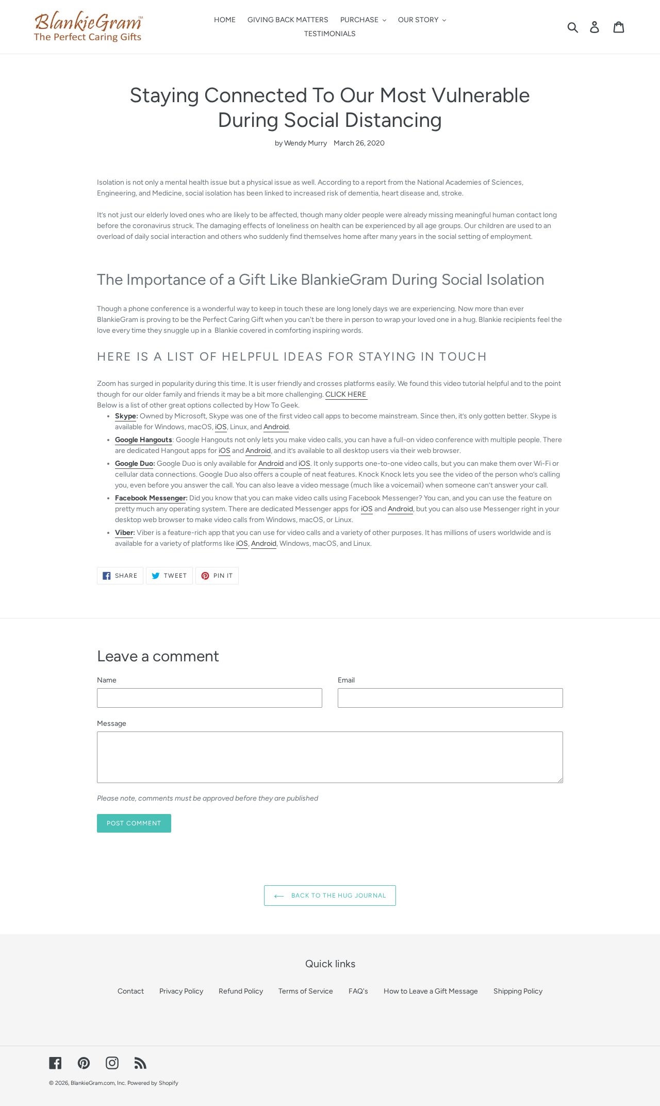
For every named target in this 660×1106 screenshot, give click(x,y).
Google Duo (134, 463)
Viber (124, 532)
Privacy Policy (181, 991)
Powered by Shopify (152, 1083)
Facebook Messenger (150, 498)
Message (111, 723)
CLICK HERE (346, 394)
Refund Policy (241, 991)
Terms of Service (305, 991)
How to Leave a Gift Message (431, 991)
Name (107, 680)
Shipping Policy (517, 991)
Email (346, 680)
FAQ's (358, 991)
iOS (221, 426)
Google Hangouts (143, 439)
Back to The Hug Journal (337, 895)
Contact (131, 991)
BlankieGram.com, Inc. (98, 1083)
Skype (125, 416)
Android (276, 426)
